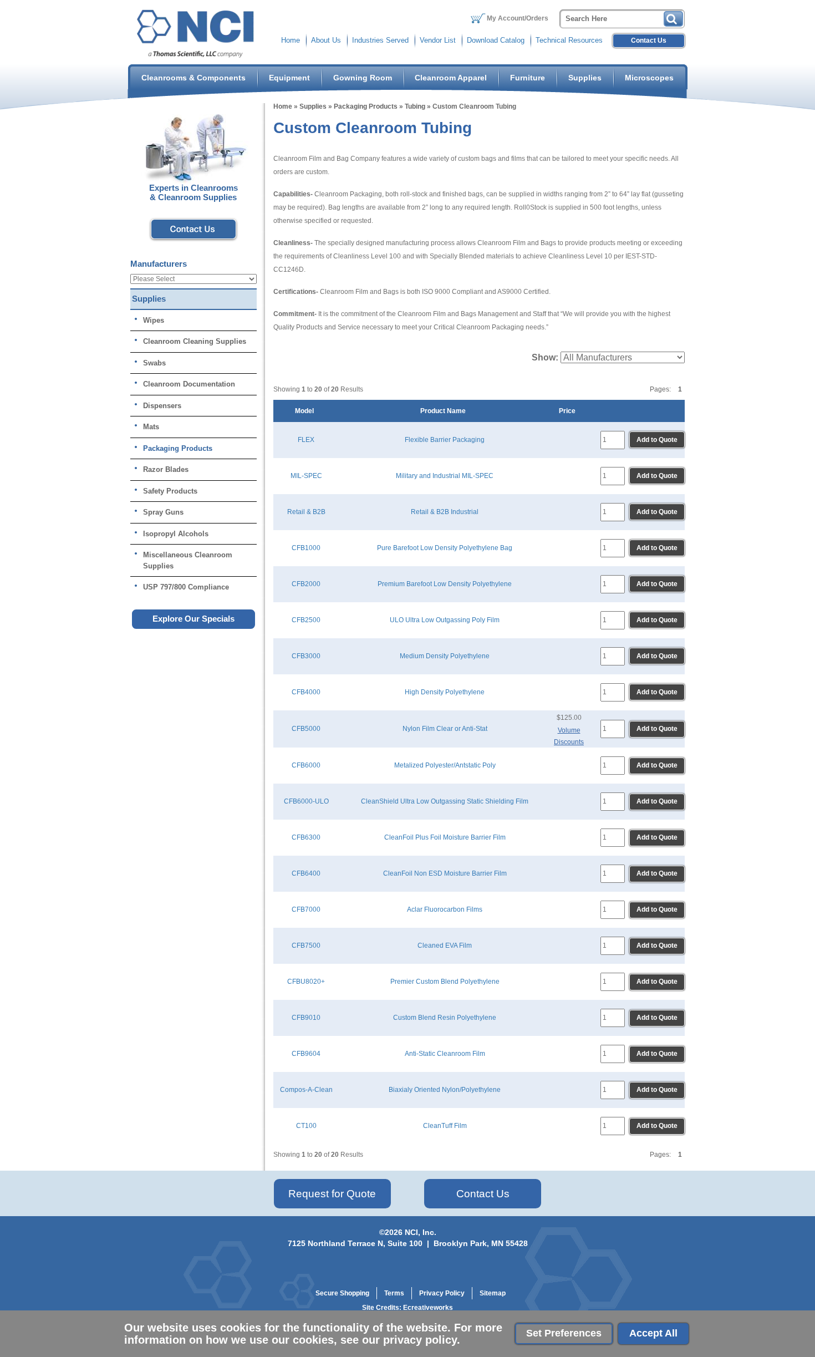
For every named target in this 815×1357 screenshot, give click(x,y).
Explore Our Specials (193, 618)
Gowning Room (362, 77)
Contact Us (648, 40)
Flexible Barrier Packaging (445, 440)
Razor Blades (166, 469)
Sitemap (493, 1293)
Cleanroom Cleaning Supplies (194, 341)
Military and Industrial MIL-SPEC (444, 476)
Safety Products (170, 491)
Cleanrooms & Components (193, 77)
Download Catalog (495, 40)
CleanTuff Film (445, 1126)
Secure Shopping (342, 1293)
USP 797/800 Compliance (186, 587)
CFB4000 (306, 692)
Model (306, 411)
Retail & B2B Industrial (444, 512)
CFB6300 (306, 837)
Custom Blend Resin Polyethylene (444, 1017)
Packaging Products (366, 106)
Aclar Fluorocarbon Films (444, 909)
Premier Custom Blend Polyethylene (445, 981)
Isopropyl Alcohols (175, 534)
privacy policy (420, 1340)
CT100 (306, 1126)
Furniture (527, 77)
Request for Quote (332, 1194)
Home (290, 40)
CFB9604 (306, 1054)
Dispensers (162, 405)
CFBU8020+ (306, 981)
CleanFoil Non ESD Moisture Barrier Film (445, 873)
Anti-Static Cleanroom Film (445, 1054)
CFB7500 (306, 945)
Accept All (653, 1333)
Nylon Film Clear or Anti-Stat (445, 729)
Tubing (415, 106)
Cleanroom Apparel (451, 77)
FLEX (306, 440)
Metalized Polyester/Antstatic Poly (445, 765)
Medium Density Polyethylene (445, 656)
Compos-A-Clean (306, 1090)
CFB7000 (306, 909)
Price (569, 411)
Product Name (444, 411)
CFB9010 (306, 1017)
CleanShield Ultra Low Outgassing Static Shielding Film (444, 801)
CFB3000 (306, 656)
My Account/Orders (517, 18)
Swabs (154, 363)
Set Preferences (564, 1333)
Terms (394, 1293)
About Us (326, 40)
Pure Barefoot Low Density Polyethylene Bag (444, 548)
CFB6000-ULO (306, 801)
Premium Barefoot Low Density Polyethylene (445, 584)
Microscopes (649, 77)
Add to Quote (657, 440)
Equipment (289, 77)
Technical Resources (569, 40)
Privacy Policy (442, 1293)
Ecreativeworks (428, 1308)
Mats (151, 427)
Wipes (153, 320)
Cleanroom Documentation (189, 384)
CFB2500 (306, 620)
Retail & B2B (306, 512)
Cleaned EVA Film (444, 945)
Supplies (585, 77)
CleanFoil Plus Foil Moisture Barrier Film (445, 837)
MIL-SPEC (306, 476)
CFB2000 (306, 584)
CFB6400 (306, 873)
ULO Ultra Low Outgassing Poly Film (445, 620)
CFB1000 (306, 548)
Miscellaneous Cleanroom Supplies (187, 560)
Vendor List (438, 40)
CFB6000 (306, 765)
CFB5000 (306, 729)
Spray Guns (163, 512)
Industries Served (380, 40)
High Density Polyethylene (445, 692)
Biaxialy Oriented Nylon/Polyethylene (445, 1090)
